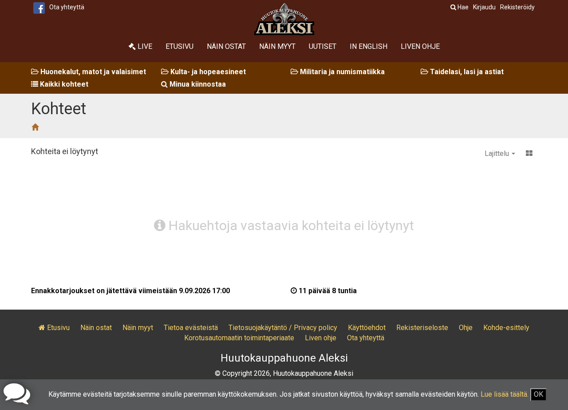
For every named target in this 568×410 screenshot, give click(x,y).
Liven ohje (420, 46)
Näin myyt (277, 46)
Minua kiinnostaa (197, 84)
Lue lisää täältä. (505, 394)
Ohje (466, 327)
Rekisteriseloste (422, 327)
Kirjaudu (484, 7)
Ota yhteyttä (66, 7)
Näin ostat (226, 46)
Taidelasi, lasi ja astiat (466, 72)
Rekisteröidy (517, 7)
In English (368, 46)
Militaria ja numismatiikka (341, 72)
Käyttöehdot (367, 327)
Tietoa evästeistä (191, 327)
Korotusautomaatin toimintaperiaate (239, 338)
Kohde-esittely (506, 327)
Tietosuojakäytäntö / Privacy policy (283, 327)
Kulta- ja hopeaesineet (207, 72)
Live (144, 46)
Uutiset (322, 46)
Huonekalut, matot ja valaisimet (92, 72)
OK (538, 394)
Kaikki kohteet (63, 84)
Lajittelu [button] (498, 153)
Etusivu (179, 46)
